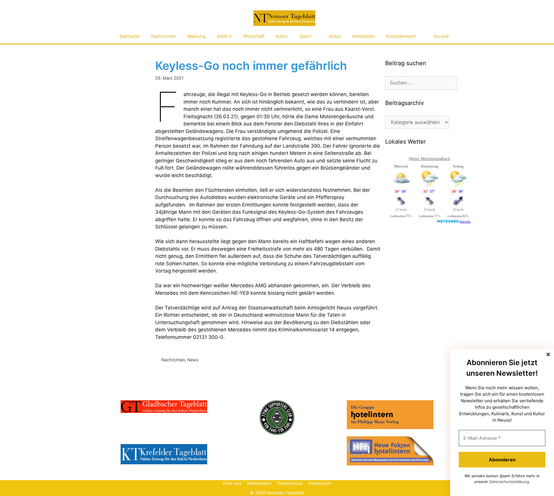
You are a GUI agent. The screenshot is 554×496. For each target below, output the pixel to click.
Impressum (319, 483)
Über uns (232, 483)
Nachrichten (163, 36)
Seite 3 (224, 36)
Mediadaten (259, 483)
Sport (305, 36)
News (193, 359)
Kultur (282, 36)
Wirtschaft (253, 36)
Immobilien (363, 36)
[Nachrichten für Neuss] (284, 18)
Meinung (196, 36)
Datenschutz (290, 483)
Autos (335, 36)
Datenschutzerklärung (509, 481)
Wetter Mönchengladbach (429, 159)
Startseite (129, 36)
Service (441, 36)
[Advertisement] (428, 275)
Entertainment (400, 36)
